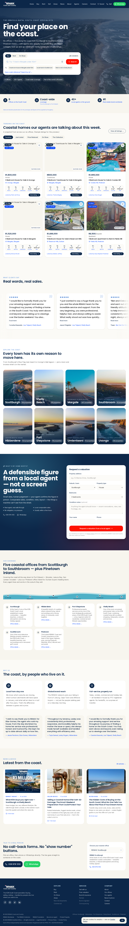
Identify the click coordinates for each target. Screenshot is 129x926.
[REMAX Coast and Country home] (9, 4)
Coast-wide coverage (33, 79)
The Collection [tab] (58, 137)
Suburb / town (74, 483)
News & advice (109, 898)
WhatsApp (33, 864)
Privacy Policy (90, 533)
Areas (56, 4)
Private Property (65, 917)
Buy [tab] (8, 56)
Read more (104, 320)
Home (32, 4)
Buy (38, 4)
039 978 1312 (10, 515)
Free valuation (84, 892)
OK (122, 920)
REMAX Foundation (38, 917)
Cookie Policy (63, 920)
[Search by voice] (62, 62)
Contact (93, 4)
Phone (99, 517)
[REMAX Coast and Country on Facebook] (5, 902)
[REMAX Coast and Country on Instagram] (10, 902)
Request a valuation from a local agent (95, 528)
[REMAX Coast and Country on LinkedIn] (19, 902)
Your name (73, 517)
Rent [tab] (14, 56)
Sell (49, 4)
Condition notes (78, 502)
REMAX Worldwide (8, 917)
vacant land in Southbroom (44, 67)
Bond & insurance (85, 895)
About (69, 4)
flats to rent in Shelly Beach (64, 67)
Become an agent (52, 917)
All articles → (121, 764)
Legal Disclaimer (41, 920)
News (62, 4)
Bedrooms (72, 493)
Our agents (108, 895)
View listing (33, 195)
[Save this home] (39, 145)
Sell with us (83, 889)
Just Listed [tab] (19, 137)
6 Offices (8, 79)
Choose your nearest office (99, 845)
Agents (76, 4)
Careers (84, 4)
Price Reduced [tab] (33, 137)
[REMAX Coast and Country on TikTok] (15, 902)
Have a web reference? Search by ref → (18, 72)
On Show (57, 895)
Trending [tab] (8, 137)
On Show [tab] (22, 56)
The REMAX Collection (23, 917)
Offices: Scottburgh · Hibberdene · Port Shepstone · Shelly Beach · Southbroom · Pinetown (99, 914)
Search (74, 62)
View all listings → (117, 131)
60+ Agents (18, 79)
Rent (43, 4)
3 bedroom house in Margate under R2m (21, 67)
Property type (101, 483)
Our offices (108, 892)
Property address (75, 474)
